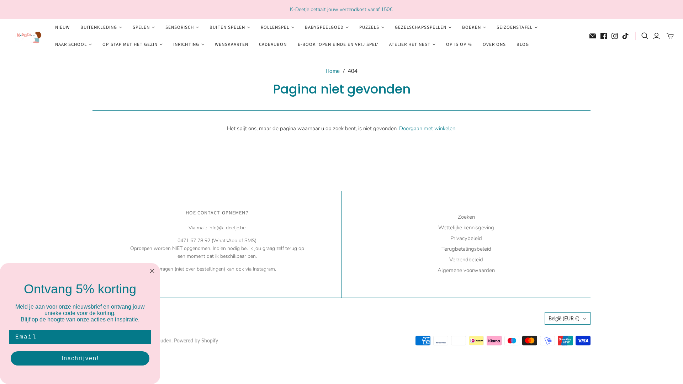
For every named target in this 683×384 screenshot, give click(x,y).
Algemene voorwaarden (466, 270)
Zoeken (466, 216)
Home (332, 71)
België (564, 318)
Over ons (494, 44)
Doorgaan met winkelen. (427, 128)
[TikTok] (625, 36)
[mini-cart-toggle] (670, 36)
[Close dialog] (152, 271)
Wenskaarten (231, 44)
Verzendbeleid (466, 259)
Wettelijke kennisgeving (466, 227)
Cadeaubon (273, 44)
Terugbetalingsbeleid (466, 248)
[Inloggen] (656, 36)
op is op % (459, 44)
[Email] (592, 36)
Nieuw (62, 27)
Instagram (264, 269)
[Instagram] (614, 36)
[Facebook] (603, 36)
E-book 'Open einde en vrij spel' (338, 44)
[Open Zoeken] (644, 35)
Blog (523, 44)
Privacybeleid (466, 238)
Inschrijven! (80, 358)
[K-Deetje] (27, 36)
